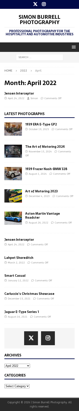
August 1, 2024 (38, 173)
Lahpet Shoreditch (18, 257)
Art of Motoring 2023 (41, 191)
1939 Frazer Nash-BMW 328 (46, 169)
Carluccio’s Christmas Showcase (29, 293)
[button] (73, 47)
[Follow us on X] (35, 4)
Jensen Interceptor (19, 93)
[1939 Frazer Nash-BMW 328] (13, 173)
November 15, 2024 (40, 151)
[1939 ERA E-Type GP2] (13, 129)
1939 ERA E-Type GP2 (41, 124)
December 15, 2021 (19, 298)
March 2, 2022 (16, 262)
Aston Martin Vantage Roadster (42, 215)
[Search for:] (39, 57)
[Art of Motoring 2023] (13, 196)
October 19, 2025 (39, 129)
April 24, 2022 (16, 98)
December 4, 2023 (39, 196)
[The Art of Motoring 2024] (13, 151)
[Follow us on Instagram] (44, 4)
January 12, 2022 (18, 280)
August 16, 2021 (17, 316)
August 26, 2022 (38, 222)
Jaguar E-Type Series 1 (21, 311)
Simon (34, 98)
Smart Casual (14, 275)
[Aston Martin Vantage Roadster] (13, 218)
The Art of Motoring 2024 (45, 146)
